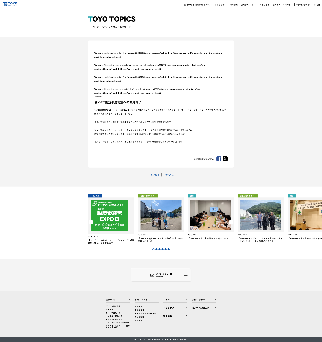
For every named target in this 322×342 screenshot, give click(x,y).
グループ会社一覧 (113, 313)
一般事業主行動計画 (114, 316)
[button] (153, 249)
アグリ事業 (139, 317)
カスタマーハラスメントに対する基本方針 (118, 327)
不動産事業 (139, 310)
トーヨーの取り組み (114, 319)
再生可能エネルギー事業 (145, 313)
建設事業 (138, 306)
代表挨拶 (109, 309)
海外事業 (138, 320)
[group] (111, 219)
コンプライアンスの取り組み (118, 322)
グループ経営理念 (113, 306)
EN (318, 5)
